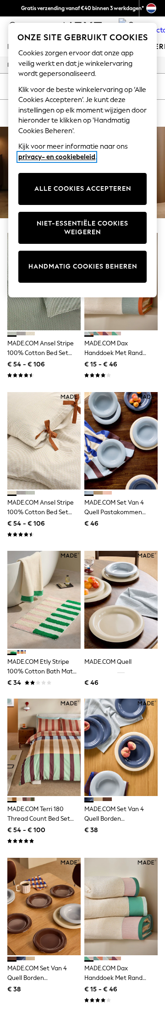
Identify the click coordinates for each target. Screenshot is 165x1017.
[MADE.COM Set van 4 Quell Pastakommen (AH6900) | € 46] (121, 441)
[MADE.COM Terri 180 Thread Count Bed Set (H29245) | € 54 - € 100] (44, 747)
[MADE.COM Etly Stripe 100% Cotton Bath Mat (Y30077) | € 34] (44, 599)
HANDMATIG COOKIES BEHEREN (82, 266)
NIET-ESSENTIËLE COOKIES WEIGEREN (82, 228)
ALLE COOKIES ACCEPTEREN (82, 189)
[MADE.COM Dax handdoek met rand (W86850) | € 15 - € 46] (121, 906)
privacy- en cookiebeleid (56, 157)
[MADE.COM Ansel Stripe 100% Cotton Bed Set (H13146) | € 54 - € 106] (44, 441)
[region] (82, 160)
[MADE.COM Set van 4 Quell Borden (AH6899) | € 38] (121, 747)
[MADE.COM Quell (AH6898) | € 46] (121, 599)
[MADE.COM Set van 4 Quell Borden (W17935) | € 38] (44, 906)
